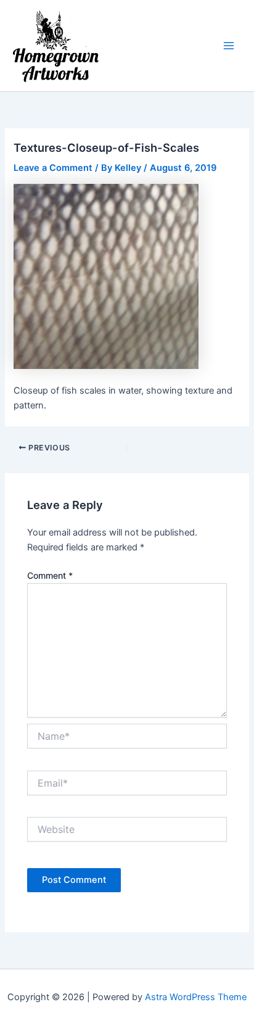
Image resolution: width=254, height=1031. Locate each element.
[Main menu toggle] (229, 46)
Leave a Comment (53, 167)
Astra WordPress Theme (196, 997)
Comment (50, 575)
